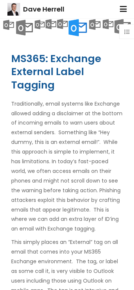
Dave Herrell (43, 9)
